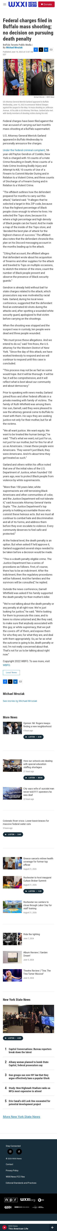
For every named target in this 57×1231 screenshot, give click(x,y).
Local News (11, 672)
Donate (48, 4)
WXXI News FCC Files (15, 1177)
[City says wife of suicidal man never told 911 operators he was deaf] (12, 793)
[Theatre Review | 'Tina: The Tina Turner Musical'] (12, 975)
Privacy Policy (12, 1171)
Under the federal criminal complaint (24, 150)
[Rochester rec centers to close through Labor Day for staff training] (12, 907)
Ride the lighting (31, 934)
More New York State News (21, 1116)
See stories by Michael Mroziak (20, 701)
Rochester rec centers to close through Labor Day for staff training (37, 905)
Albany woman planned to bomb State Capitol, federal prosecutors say (29, 1064)
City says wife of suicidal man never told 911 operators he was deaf (38, 791)
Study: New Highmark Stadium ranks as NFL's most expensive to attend (29, 1090)
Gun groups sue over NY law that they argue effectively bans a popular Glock (29, 1077)
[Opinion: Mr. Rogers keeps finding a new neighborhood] (12, 728)
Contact (9, 1164)
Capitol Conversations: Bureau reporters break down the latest (30, 1051)
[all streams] (53, 1227)
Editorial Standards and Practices (21, 1183)
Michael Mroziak (14, 47)
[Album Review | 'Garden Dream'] (12, 957)
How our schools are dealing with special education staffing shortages (37, 764)
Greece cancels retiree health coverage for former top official (38, 861)
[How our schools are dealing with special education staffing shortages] (12, 765)
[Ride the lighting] (12, 939)
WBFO (6, 665)
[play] (4, 1227)
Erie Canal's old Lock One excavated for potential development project (29, 1102)
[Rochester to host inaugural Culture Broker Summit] (12, 882)
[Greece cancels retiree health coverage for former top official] (12, 863)
